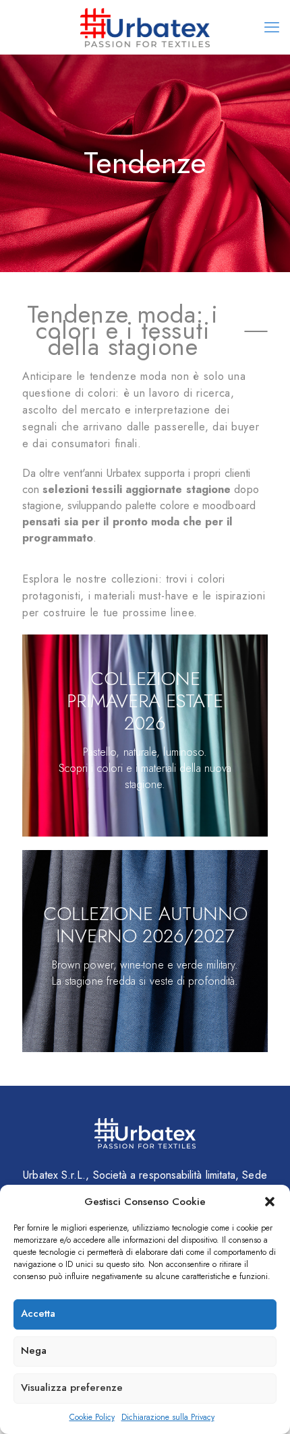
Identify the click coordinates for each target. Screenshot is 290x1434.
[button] (270, 1201)
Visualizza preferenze (72, 1387)
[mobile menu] (271, 26)
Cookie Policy (92, 1417)
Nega (34, 1350)
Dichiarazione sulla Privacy (167, 1417)
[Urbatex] (145, 27)
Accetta (38, 1313)
